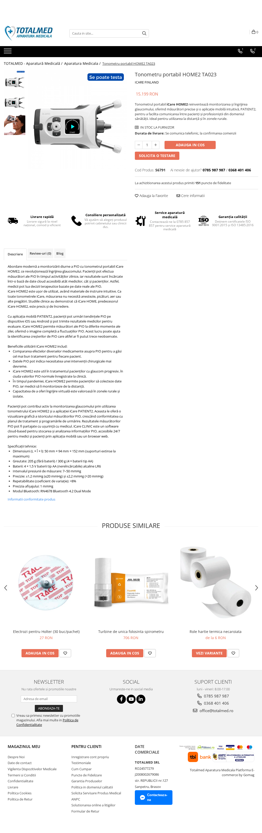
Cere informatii (192, 195)
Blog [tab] (59, 253)
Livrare (13, 787)
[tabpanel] (77, 119)
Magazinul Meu (24, 746)
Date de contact (20, 763)
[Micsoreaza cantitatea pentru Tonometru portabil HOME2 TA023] (139, 145)
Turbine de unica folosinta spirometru (131, 631)
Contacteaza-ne (157, 797)
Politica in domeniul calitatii (92, 787)
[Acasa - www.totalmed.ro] (29, 33)
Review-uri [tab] (40, 253)
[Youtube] (131, 699)
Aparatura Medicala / (83, 63)
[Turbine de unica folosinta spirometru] (131, 582)
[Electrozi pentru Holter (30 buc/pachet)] (46, 582)
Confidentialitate (20, 781)
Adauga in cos (190, 144)
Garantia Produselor (86, 781)
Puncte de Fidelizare (86, 775)
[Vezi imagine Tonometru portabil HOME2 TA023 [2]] (14, 124)
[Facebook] (121, 699)
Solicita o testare (157, 155)
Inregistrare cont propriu (90, 757)
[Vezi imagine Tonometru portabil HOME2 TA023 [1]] (14, 102)
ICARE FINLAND (147, 82)
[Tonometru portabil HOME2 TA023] (77, 119)
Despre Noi (16, 757)
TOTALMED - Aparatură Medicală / (33, 63)
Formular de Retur (85, 811)
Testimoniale (81, 763)
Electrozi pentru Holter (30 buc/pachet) (46, 631)
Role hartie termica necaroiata (216, 631)
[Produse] (8, 52)
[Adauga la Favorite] (65, 653)
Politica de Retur (20, 799)
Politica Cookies (19, 793)
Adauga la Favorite (153, 195)
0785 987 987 (216, 696)
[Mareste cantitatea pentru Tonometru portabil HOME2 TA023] (155, 145)
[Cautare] (144, 33)
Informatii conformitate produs (31, 499)
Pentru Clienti (86, 746)
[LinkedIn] (140, 699)
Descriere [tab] (15, 254)
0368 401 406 (216, 703)
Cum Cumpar (81, 769)
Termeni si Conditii (22, 775)
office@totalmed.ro (216, 710)
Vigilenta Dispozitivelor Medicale (32, 769)
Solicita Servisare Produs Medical (96, 793)
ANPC (75, 799)
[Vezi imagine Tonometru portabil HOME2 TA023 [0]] (14, 80)
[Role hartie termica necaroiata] (215, 582)
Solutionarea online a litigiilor (93, 805)
